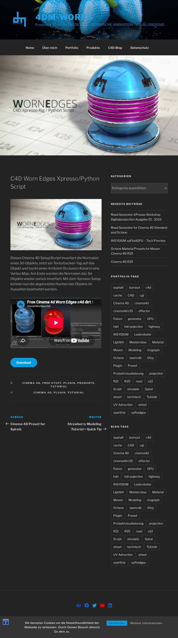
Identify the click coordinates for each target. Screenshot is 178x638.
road (139, 381)
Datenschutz (139, 47)
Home (30, 47)
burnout (134, 287)
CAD (131, 295)
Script (117, 389)
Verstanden (117, 623)
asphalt (118, 287)
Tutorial (59, 386)
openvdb (135, 358)
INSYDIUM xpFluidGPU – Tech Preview (138, 240)
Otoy (150, 358)
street (117, 397)
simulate (133, 389)
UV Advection (123, 404)
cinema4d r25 (123, 311)
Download (23, 362)
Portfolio (71, 47)
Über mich (49, 47)
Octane (118, 358)
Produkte (93, 47)
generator (135, 319)
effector (144, 311)
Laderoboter (142, 334)
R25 (127, 381)
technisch (134, 397)
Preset (132, 365)
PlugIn (69, 383)
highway (154, 326)
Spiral (149, 389)
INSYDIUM (121, 334)
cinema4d (142, 303)
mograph (153, 350)
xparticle (119, 412)
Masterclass (138, 342)
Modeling (135, 350)
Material (158, 342)
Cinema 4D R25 (122, 261)
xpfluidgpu (138, 412)
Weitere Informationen (146, 623)
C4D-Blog (115, 47)
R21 (116, 381)
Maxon (118, 350)
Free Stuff (51, 383)
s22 (150, 381)
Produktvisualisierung (128, 373)
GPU (150, 319)
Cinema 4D (31, 383)
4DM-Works (64, 17)
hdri (116, 326)
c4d (148, 287)
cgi (142, 295)
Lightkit (118, 342)
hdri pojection (133, 326)
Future (117, 319)
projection (156, 373)
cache (117, 295)
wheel (142, 404)
